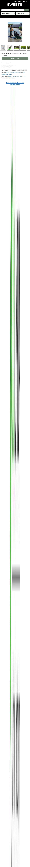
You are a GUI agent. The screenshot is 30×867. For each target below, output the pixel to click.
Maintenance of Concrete (13, 76)
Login (19, 1)
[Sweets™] (15, 4)
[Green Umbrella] (15, 520)
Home (15, 1)
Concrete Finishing (10, 78)
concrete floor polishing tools (16, 72)
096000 (7, 72)
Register (25, 1)
